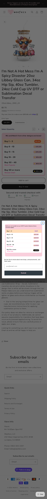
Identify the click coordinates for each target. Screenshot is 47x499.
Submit (23, 273)
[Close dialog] (42, 223)
